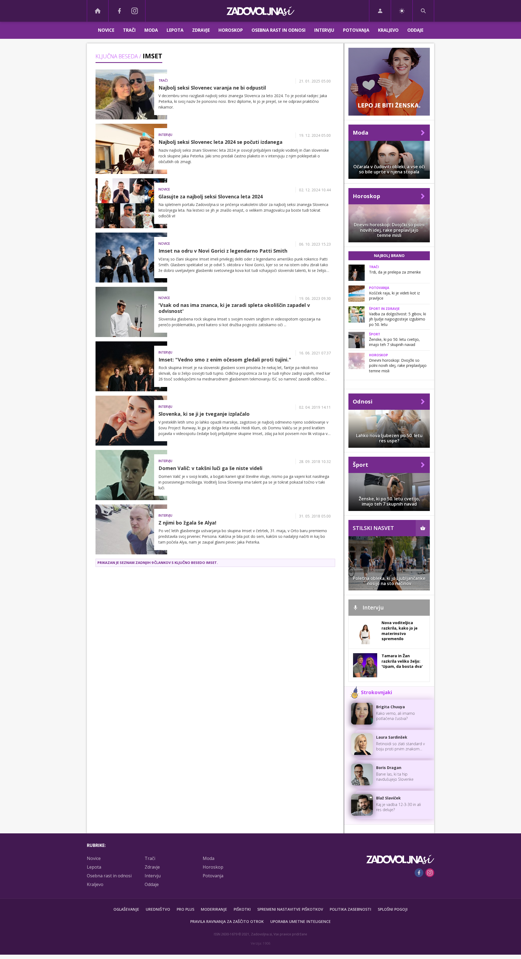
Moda (151, 30)
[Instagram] (134, 11)
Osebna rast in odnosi (279, 30)
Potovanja (356, 30)
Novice (106, 30)
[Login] (380, 11)
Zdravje (201, 30)
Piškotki (242, 909)
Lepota (175, 30)
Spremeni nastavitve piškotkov (290, 909)
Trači (129, 30)
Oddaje (415, 30)
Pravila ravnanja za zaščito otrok (227, 921)
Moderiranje (214, 909)
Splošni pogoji (393, 909)
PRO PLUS (185, 909)
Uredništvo (158, 909)
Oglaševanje (126, 909)
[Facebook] (119, 11)
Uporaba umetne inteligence (300, 921)
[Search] (423, 11)
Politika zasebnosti (350, 909)
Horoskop (230, 30)
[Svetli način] (401, 11)
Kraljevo (388, 30)
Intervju (324, 30)
